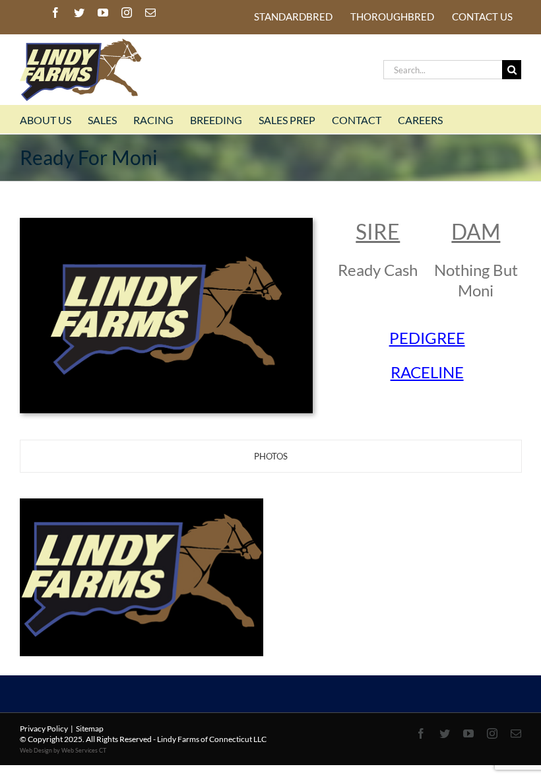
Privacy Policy (44, 728)
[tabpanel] (270, 539)
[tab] (271, 456)
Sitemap (90, 728)
